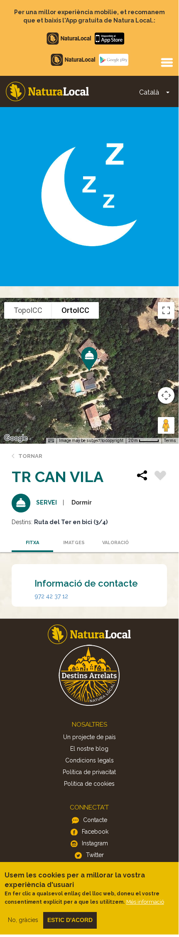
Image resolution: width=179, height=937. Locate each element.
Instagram (95, 843)
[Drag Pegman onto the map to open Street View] (166, 425)
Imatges (74, 542)
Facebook (95, 831)
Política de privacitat (89, 772)
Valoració (115, 542)
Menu (166, 62)
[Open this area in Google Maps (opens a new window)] (15, 438)
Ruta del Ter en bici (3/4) (71, 522)
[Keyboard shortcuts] (51, 441)
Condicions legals (89, 760)
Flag (160, 476)
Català (149, 92)
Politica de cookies (89, 783)
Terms (170, 440)
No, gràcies (23, 920)
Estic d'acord (70, 920)
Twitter (95, 855)
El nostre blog (89, 748)
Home (47, 91)
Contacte (95, 820)
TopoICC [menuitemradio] (28, 310)
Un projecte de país (89, 737)
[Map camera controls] (166, 395)
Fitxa (32, 542)
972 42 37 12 (51, 596)
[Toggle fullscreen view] (166, 310)
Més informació (145, 902)
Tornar (30, 456)
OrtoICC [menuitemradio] (75, 310)
